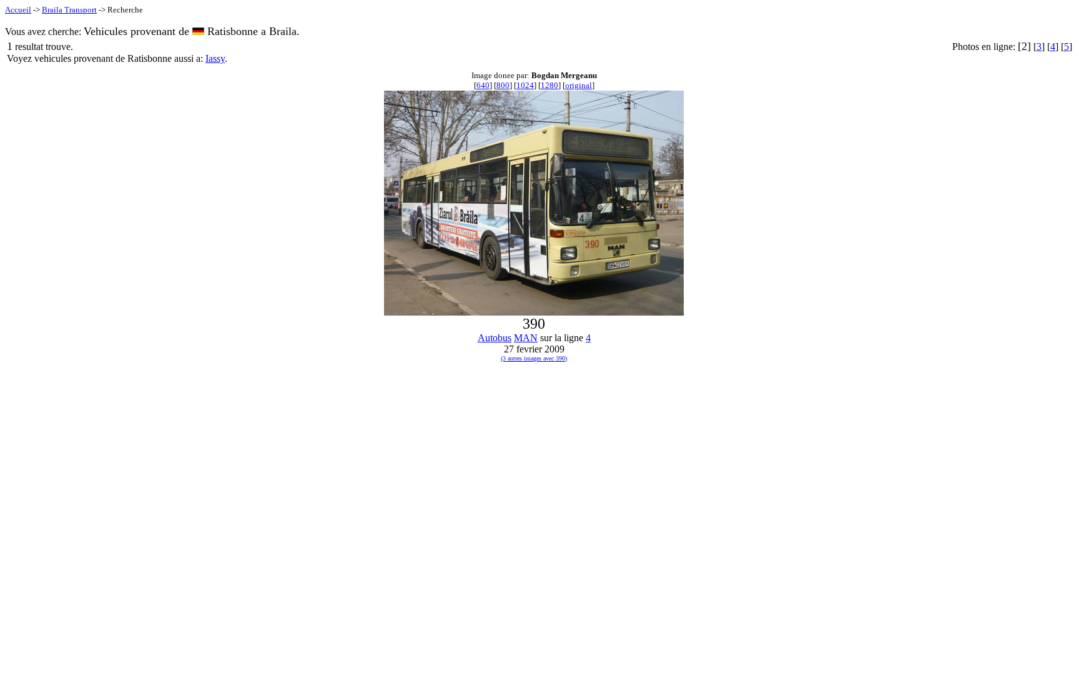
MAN (526, 337)
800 (503, 85)
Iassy (215, 58)
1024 (525, 85)
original (578, 85)
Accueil (18, 9)
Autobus (494, 337)
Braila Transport (69, 9)
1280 (549, 85)
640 (483, 85)
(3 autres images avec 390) (534, 358)
